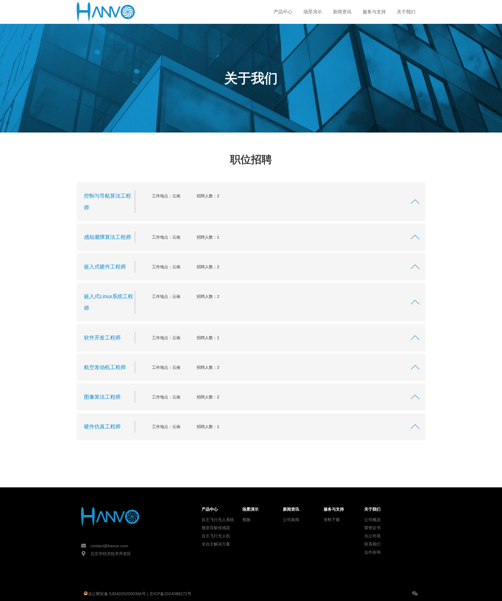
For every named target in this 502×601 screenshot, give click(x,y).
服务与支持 (374, 11)
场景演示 (312, 11)
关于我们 (406, 11)
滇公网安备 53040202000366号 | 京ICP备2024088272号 (139, 593)
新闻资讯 (342, 11)
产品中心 (283, 11)
